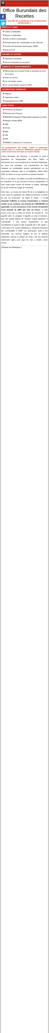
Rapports (8, 94)
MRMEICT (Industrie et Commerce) (18, 143)
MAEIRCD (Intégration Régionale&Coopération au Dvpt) (26, 117)
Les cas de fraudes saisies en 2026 (18, 85)
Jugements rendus (12, 97)
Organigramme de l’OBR (14, 101)
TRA (6, 135)
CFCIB (7, 128)
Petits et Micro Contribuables (16, 39)
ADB (6, 124)
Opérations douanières (13, 59)
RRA (6, 132)
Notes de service (11, 78)
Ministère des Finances (13, 113)
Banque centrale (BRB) (13, 121)
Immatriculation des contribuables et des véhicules (24, 43)
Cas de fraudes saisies (13, 81)
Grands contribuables (13, 32)
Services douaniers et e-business (17, 62)
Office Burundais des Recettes (24, 13)
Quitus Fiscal (10, 50)
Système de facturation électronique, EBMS (21, 46)
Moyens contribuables (13, 35)
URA (6, 139)
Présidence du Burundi (13, 110)
